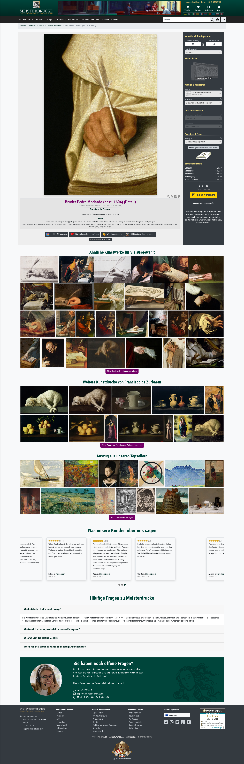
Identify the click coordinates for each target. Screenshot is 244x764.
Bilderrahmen (74, 19)
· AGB (58, 719)
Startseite (23, 26)
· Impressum (60, 716)
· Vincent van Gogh (134, 713)
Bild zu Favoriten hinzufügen (86, 234)
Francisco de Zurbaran (54, 26)
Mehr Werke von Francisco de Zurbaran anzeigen (122, 445)
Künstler (39, 19)
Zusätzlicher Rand (190, 49)
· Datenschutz (60, 722)
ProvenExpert (50, 574)
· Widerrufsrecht (61, 725)
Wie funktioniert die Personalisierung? (42, 609)
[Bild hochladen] (223, 19)
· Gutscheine (96, 728)
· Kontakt (59, 713)
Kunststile (61, 19)
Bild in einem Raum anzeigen (142, 234)
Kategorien (50, 19)
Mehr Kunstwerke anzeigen (122, 517)
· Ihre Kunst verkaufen (99, 716)
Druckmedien (88, 19)
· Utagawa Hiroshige (135, 725)
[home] (20, 19)
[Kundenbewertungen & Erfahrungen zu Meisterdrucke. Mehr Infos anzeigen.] (212, 718)
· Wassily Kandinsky (135, 722)
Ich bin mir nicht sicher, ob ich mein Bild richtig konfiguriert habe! (55, 646)
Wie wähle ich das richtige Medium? (41, 637)
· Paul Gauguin (133, 719)
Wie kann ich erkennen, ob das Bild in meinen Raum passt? (52, 629)
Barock (41, 26)
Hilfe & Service (102, 19)
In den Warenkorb (205, 194)
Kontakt (114, 19)
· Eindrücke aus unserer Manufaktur (104, 725)
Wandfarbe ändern (113, 234)
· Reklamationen (61, 728)
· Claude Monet (133, 716)
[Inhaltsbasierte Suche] (217, 19)
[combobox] (203, 52)
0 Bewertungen (105, 239)
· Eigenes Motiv (97, 713)
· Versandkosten (97, 719)
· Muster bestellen (98, 731)
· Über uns (59, 731)
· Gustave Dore (133, 728)
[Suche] (212, 19)
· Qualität (95, 722)
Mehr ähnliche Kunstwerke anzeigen (122, 371)
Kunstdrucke (28, 19)
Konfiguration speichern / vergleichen (204, 148)
